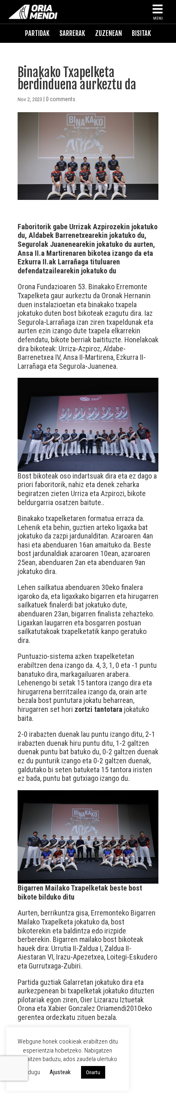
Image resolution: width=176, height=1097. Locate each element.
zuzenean (108, 33)
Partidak (37, 33)
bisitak (141, 33)
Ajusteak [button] (60, 1072)
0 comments (60, 99)
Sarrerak (72, 33)
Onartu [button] (93, 1072)
